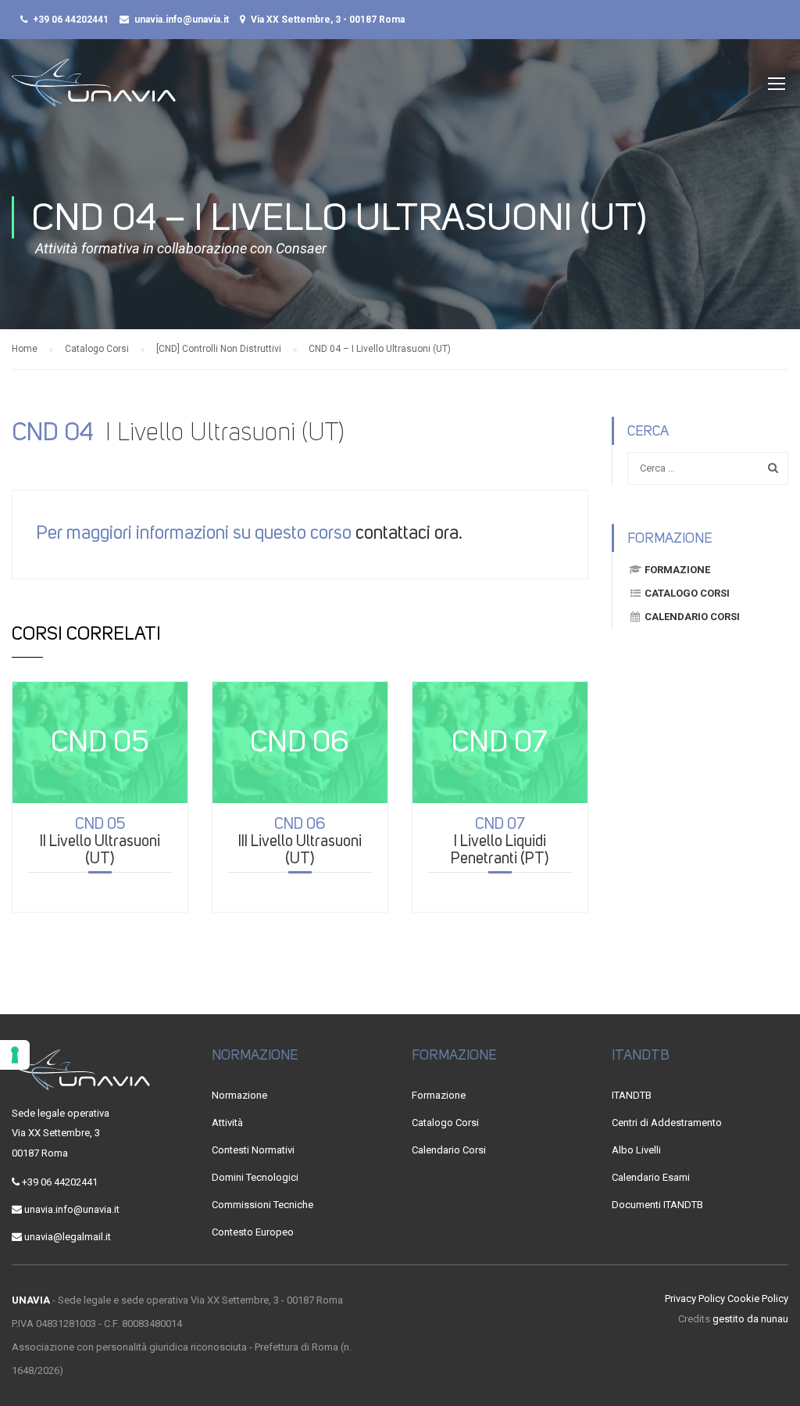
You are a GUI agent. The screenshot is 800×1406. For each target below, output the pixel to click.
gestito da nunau (750, 1319)
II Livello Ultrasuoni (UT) (100, 840)
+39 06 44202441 (71, 19)
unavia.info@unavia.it (181, 19)
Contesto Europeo (253, 1232)
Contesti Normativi (253, 1150)
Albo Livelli (636, 1150)
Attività (227, 1122)
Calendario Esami (651, 1177)
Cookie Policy (757, 1298)
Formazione (677, 570)
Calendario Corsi (692, 616)
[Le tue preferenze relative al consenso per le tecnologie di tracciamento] (15, 1055)
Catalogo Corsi (687, 593)
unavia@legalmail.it (67, 1237)
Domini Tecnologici (255, 1177)
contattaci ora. (408, 532)
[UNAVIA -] (94, 90)
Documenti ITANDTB (657, 1205)
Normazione (239, 1095)
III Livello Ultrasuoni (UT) (300, 840)
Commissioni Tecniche (262, 1205)
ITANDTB (632, 1095)
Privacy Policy (695, 1298)
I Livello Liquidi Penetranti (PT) (499, 840)
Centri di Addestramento (667, 1122)
